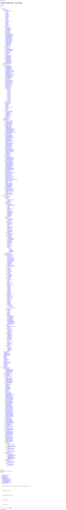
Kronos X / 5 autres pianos (9, 178)
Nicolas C (7, 22)
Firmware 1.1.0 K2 (8, 86)
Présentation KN (10, 315)
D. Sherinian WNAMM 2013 (10, 130)
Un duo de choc (8, 375)
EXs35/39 (9, 286)
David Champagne (8, 384)
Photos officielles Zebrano (9, 33)
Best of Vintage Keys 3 (11, 259)
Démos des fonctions (9, 123)
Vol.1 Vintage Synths (11, 316)
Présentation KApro (10, 284)
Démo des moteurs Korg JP (10, 165)
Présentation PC (10, 204)
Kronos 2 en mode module (9, 399)
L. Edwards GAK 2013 (9, 131)
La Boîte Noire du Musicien (10, 157)
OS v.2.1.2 (9, 94)
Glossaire (5, 365)
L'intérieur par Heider (9, 39)
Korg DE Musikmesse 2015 (10, 169)
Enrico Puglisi (10, 346)
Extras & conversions (11, 199)
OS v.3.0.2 (9, 93)
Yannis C (7, 25)
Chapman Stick (10, 224)
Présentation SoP (10, 219)
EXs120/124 (9, 292)
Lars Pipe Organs (10, 208)
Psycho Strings (10, 263)
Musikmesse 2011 (8, 125)
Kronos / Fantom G (8, 171)
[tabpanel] (33, 486)
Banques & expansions (9, 107)
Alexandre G (7, 14)
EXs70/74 (9, 289)
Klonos (5, 356)
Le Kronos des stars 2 (9, 42)
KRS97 (9, 313)
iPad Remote (6, 355)
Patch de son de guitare (9, 420)
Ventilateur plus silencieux (9, 395)
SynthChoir (9, 264)
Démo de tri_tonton (8, 134)
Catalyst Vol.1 (10, 296)
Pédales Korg (8, 113)
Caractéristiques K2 (8, 68)
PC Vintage (9, 241)
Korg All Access (8, 152)
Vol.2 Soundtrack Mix (11, 317)
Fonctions (7, 106)
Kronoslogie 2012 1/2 (9, 61)
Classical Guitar (10, 330)
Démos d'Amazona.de (9, 141)
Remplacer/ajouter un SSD (9, 394)
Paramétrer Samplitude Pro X (12, 457)
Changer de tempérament (11, 451)
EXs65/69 (9, 302)
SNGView (5, 363)
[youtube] (4, 467)
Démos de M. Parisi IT (9, 163)
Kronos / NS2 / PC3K (9, 176)
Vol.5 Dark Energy (10, 319)
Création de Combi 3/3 (9, 381)
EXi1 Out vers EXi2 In (9, 419)
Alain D (7, 12)
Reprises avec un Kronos (9, 193)
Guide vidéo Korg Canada (9, 371)
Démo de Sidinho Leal (9, 146)
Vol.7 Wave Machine (11, 321)
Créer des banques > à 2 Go (10, 432)
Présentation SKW (10, 222)
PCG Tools (5, 352)
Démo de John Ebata (9, 143)
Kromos (5, 357)
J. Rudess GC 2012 (8, 127)
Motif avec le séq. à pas (9, 440)
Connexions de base (8, 403)
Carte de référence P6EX (7, 362)
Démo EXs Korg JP (8, 167)
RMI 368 (9, 209)
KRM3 (9, 309)
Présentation (7, 374)
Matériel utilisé (8, 72)
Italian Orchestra (10, 262)
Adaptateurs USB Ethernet (9, 111)
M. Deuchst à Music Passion (10, 158)
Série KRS (9, 327)
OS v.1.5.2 (9, 100)
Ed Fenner (7, 385)
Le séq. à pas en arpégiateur (10, 441)
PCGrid (5, 360)
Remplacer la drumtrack (9, 412)
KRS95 (9, 312)
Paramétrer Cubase (10, 454)
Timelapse (9, 269)
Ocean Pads (9, 344)
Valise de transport (8, 116)
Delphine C (7, 16)
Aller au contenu (2, 0)
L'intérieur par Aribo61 (9, 38)
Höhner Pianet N (10, 226)
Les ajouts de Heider (9, 40)
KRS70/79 (9, 293)
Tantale (9, 268)
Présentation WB (10, 236)
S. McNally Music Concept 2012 (10, 129)
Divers (7, 117)
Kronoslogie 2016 (8, 57)
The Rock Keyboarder (11, 265)
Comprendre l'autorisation (9, 402)
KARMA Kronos (6, 351)
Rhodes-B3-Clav (10, 243)
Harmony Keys (10, 213)
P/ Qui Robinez (8, 29)
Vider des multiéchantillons (9, 434)
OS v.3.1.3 (9, 89)
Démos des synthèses (9, 122)
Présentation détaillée (9, 66)
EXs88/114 (9, 290)
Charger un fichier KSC (9, 405)
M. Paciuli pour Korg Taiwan (10, 151)
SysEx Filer (5, 361)
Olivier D (7, 23)
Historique (7, 104)
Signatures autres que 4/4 (9, 438)
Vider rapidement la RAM (9, 431)
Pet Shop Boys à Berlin (9, 183)
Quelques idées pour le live (9, 413)
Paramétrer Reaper (10, 456)
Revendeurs (7, 109)
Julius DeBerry (8, 387)
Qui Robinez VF (8, 389)
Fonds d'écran (6, 364)
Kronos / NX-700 (8, 175)
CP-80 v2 (10, 249)
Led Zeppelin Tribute (9, 186)
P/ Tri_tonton (7, 31)
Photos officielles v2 (8, 34)
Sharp (6, 217)
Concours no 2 (8, 52)
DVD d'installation (8, 87)
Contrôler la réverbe (10, 450)
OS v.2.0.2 (9, 98)
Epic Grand (9, 331)
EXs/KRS (9, 324)
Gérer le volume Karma (9, 424)
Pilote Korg (7, 84)
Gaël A (7, 20)
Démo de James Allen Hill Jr (10, 142)
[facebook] (1, 467)
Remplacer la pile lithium (9, 398)
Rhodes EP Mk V (11, 251)
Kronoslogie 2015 (8, 58)
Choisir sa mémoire (8, 74)
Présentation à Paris (8, 156)
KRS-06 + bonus (10, 201)
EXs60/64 (9, 301)
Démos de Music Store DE (9, 162)
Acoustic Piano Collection (11, 205)
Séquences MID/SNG (9, 192)
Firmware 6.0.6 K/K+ (9, 85)
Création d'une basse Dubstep (12, 446)
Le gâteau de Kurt (8, 45)
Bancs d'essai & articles (9, 80)
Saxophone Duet (10, 229)
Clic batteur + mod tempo (9, 439)
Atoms (8, 340)
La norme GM (8, 459)
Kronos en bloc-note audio (9, 416)
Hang (8, 225)
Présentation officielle (9, 148)
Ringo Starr (7, 24)
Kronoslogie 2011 (8, 62)
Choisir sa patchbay (8, 404)
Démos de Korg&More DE (10, 161)
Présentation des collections (11, 326)
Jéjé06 (7, 18)
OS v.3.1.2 (9, 90)
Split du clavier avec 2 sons (9, 421)
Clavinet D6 (11, 250)
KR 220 (10, 306)
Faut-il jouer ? (8, 48)
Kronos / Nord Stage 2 (9, 174)
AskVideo (7, 383)
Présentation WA (10, 233)
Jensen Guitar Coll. (10, 239)
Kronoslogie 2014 (8, 59)
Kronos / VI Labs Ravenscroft (10, 177)
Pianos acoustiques (10, 242)
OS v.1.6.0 (9, 99)
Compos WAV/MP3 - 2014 (9, 189)
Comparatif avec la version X (10, 70)
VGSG (9, 350)
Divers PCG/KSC (8, 253)
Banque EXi (9, 223)
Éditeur (7, 108)
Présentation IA (10, 279)
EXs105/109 (9, 276)
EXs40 (9, 206)
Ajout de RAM (8, 393)
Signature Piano (10, 332)
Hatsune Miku (8, 21)
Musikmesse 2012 (8, 126)
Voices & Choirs (10, 231)
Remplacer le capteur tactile (10, 396)
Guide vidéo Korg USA (9, 370)
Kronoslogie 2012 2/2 (9, 60)
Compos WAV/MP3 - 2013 (9, 190)
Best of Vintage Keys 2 (11, 258)
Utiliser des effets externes (9, 429)
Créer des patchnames (11, 462)
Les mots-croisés (8, 47)
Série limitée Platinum (9, 77)
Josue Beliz (9, 347)
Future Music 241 (8, 44)
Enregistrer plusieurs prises (9, 437)
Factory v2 (9, 200)
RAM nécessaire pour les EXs (10, 75)
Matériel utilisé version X (9, 73)
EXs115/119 (9, 291)
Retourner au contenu (3, 509)
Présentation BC (10, 267)
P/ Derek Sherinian (8, 30)
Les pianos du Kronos (9, 194)
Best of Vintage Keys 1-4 (11, 261)
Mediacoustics (8, 202)
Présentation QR (10, 334)
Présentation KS (10, 329)
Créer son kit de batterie (9, 436)
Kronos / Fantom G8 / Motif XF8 (10, 172)
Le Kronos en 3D (8, 43)
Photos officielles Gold (9, 36)
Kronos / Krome (8, 173)
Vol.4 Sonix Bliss (10, 318)
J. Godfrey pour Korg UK (9, 150)
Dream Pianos (10, 335)
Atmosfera (9, 271)
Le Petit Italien (10, 240)
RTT (8, 244)
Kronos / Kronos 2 (8, 181)
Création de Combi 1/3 (9, 379)
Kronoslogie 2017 (8, 56)
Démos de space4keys (9, 137)
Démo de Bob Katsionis (9, 136)
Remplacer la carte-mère (9, 397)
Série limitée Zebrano (9, 76)
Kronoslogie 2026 (6, 10)
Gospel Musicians (8, 154)
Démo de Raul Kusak (9, 144)
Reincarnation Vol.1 (10, 297)
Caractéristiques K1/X (9, 67)
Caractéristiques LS (8, 69)
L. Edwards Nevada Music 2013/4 (11, 132)
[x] (6, 467)
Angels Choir (9, 214)
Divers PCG (7, 252)
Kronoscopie (7, 103)
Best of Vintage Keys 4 (11, 260)
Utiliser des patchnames (11, 461)
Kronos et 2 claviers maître (9, 415)
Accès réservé (6, 366)
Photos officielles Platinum (9, 35)
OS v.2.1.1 (9, 95)
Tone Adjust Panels (6, 359)
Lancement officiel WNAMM (10, 149)
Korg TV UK (8, 153)
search (10, 507)
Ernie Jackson (8, 386)
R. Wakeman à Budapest (9, 185)
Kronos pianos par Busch (9, 180)
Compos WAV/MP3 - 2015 (9, 188)
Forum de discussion (7, 118)
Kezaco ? (7, 11)
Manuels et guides (8, 79)
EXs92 (9, 281)
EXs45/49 (9, 288)
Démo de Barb (8, 138)
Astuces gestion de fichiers (9, 408)
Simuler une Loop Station (9, 428)
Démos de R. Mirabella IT (9, 164)
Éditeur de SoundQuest (7, 353)
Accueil (3, 8)
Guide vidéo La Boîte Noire (10, 369)
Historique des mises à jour (8, 63)
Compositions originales (9, 121)
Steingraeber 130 (10, 230)
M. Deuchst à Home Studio (10, 159)
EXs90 (9, 280)
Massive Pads (9, 337)
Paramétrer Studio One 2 (11, 458)
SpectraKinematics (10, 212)
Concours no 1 (8, 53)
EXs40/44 (9, 287)
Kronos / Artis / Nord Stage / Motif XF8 (11, 179)
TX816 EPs (9, 246)
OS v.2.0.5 (9, 97)
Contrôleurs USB (8, 112)
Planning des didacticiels (9, 49)
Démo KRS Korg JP (9, 166)
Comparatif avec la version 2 (10, 71)
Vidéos (7, 377)
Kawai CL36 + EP (10, 227)
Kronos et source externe (9, 406)
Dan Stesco (7, 197)
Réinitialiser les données (9, 407)
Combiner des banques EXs (10, 401)
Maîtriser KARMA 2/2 (9, 378)
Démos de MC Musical (9, 135)
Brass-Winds (9, 237)
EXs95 (9, 310)
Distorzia (9, 272)
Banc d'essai (9, 277)
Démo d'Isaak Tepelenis (9, 145)
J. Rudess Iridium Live (9, 184)
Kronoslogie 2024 (8, 55)
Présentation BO (10, 275)
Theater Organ (10, 234)
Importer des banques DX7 (11, 445)
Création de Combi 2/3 (9, 380)
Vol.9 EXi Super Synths (11, 322)
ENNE (9, 342)
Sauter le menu (2, 5)
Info (10, 248)
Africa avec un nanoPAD (9, 410)
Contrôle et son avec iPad (9, 414)
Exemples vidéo (10, 304)
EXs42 (9, 207)
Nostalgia (9, 273)
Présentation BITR (10, 256)
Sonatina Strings (10, 245)
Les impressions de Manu (9, 81)
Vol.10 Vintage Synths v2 (11, 323)
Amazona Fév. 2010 (12, 307)
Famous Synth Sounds (11, 238)
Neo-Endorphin (10, 343)
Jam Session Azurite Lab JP (10, 168)
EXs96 (9, 311)
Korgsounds (9, 348)
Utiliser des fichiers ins (11, 464)
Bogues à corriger (8, 101)
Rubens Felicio (8, 216)
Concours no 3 (8, 51)
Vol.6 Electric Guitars (11, 320)
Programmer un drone (11, 448)
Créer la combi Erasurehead (10, 426)
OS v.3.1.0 (9, 91)
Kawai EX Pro (10, 228)
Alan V (7, 13)
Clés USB (7, 115)
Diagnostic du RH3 (8, 392)
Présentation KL (10, 295)
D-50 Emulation (10, 282)
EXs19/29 (9, 285)
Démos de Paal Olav (9, 139)
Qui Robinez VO (8, 388)
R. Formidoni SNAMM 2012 (10, 128)
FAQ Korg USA (8, 372)
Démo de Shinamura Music (10, 140)
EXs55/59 (9, 300)
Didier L (7, 17)
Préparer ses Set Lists (9, 411)
